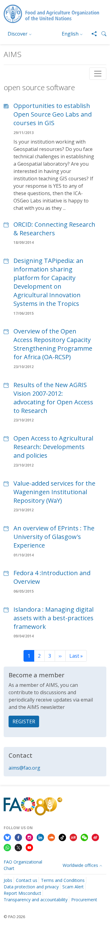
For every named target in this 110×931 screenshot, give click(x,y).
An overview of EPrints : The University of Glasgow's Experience (53, 536)
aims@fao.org (24, 767)
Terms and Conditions (63, 880)
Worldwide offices (80, 865)
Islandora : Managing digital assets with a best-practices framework (53, 618)
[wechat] (84, 836)
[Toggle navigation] (97, 73)
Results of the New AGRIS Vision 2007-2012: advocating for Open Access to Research (53, 398)
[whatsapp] (7, 847)
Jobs (8, 880)
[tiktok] (62, 836)
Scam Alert (73, 887)
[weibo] (95, 836)
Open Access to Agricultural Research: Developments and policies (53, 447)
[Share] (92, 33)
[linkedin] (40, 836)
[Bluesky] (7, 836)
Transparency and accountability (36, 899)
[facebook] (18, 836)
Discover (18, 33)
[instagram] (29, 836)
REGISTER (24, 721)
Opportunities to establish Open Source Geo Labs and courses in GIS (52, 114)
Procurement (84, 899)
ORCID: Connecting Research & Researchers (54, 228)
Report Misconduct (22, 893)
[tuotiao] (73, 836)
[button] (101, 33)
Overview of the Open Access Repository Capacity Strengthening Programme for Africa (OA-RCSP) (52, 344)
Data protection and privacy (31, 887)
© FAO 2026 (14, 916)
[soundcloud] (51, 836)
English (70, 33)
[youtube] (29, 847)
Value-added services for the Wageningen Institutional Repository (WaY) (54, 492)
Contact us (26, 880)
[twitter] (18, 847)
